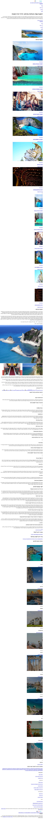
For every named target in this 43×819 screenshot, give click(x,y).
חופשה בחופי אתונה (39, 742)
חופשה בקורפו (6, 769)
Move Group (30, 812)
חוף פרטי (8, 390)
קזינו (2, 390)
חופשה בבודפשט (40, 768)
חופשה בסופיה (37, 770)
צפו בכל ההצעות (40, 91)
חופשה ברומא (23, 769)
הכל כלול (34, 390)
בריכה (24, 390)
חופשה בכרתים (40, 588)
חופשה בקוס (41, 720)
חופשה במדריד (28, 769)
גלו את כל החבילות (40, 390)
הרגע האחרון (25, 538)
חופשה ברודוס (40, 566)
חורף (30, 538)
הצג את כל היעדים (39, 529)
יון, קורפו (41, 7)
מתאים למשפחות (19, 390)
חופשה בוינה (17, 768)
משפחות (36, 534)
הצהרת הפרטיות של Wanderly (8, 816)
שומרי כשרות (33, 534)
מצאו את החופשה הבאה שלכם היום (36, 2)
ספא (5, 390)
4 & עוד (29, 390)
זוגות (40, 534)
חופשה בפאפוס (40, 610)
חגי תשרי (36, 538)
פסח (42, 11)
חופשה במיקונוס (40, 764)
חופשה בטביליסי (33, 769)
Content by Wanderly (36, 812)
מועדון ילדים (13, 390)
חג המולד (33, 538)
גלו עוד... (41, 522)
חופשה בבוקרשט (7, 768)
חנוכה (40, 538)
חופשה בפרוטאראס (39, 632)
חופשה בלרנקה (40, 654)
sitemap (27, 812)
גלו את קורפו (39, 20)
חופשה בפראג (35, 768)
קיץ (31, 538)
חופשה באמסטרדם (18, 769)
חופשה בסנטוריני (27, 770)
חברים (42, 9)
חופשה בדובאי (38, 769)
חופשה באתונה (40, 676)
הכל (42, 534)
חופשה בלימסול (40, 698)
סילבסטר (28, 538)
